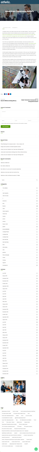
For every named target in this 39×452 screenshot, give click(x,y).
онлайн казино (4, 443)
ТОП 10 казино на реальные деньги (8, 426)
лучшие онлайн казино (26, 441)
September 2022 (20, 347)
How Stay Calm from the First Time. (12, 172)
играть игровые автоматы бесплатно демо (27, 433)
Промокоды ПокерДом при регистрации (9, 424)
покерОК (26, 443)
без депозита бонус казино (7, 428)
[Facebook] (5, 94)
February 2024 (20, 304)
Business (20, 206)
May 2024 (20, 296)
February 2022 (20, 363)
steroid (20, 257)
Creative (20, 216)
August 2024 (20, 288)
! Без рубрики (20, 187)
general (20, 226)
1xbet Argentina (20, 193)
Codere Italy (20, 213)
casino (20, 208)
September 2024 (20, 286)
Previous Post (3, 99)
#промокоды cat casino (6, 411)
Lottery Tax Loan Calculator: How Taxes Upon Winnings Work (12, 149)
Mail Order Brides (20, 242)
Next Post (36, 98)
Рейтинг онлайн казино (23, 424)
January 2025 (20, 275)
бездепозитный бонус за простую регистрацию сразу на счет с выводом (15, 430)
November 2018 (20, 373)
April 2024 (20, 299)
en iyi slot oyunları (29, 415)
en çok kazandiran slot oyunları (7, 417)
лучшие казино (29, 439)
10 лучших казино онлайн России (19, 413)
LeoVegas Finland (20, 231)
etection (20, 221)
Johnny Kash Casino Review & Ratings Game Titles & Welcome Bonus (14, 152)
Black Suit (7, 162)
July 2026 (20, 273)
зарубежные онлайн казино (7, 433)
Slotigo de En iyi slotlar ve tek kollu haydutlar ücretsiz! (11, 146)
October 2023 (20, 314)
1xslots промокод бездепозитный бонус (28, 411)
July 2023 (20, 322)
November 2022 (20, 342)
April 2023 (20, 329)
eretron (20, 218)
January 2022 (20, 365)
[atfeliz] (5, 2)
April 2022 (20, 358)
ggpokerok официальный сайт (20, 417)
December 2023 (20, 309)
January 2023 (20, 337)
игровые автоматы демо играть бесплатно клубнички (11, 435)
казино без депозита (6, 437)
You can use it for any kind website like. (13, 169)
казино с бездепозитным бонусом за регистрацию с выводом (13, 439)
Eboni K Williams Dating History (8, 100)
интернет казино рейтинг (28, 435)
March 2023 (20, 332)
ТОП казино (19, 426)
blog (20, 203)
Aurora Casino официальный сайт (8, 415)
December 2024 (20, 278)
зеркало (15, 433)
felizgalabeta (14, 27)
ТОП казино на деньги (28, 426)
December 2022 (20, 340)
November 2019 (20, 371)
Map (17, 419)
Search (2, 131)
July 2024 (20, 291)
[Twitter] (6, 94)
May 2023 (20, 327)
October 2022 (20, 345)
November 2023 (20, 311)
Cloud (22, 415)
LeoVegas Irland (20, 236)
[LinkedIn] (10, 94)
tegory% (20, 262)
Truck (3, 422)
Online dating (20, 247)
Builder (17, 415)
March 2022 (20, 360)
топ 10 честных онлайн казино (7, 446)
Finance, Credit (20, 224)
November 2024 (20, 280)
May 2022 (20, 355)
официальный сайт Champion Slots (16, 443)
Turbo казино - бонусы (10, 422)
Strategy (20, 260)
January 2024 (20, 306)
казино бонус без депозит (17, 437)
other (20, 249)
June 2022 (20, 353)
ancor (29, 413)
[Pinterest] (8, 94)
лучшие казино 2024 (5, 441)
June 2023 (20, 324)
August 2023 (20, 319)
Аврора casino (19, 422)
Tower (35, 419)
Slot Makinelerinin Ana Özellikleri (25, 419)
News (20, 244)
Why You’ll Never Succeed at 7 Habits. (13, 175)
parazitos (20, 252)
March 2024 (20, 301)
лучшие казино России (16, 441)
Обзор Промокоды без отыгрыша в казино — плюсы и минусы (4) (12, 144)
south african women (32, 43)
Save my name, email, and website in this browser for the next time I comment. (14, 123)
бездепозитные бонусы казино (20, 428)
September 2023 (20, 317)
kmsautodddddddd (20, 229)
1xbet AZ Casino (20, 195)
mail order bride (20, 239)
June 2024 (20, 293)
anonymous (20, 200)
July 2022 (20, 350)
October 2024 (20, 283)
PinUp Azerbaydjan (20, 254)
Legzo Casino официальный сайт (8, 419)
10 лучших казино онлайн (6, 413)
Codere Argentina (20, 211)
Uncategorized (20, 265)
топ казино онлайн (18, 446)
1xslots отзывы (15, 411)
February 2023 (20, 335)
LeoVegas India (20, 234)
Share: (2, 94)
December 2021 (20, 368)
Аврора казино (27, 422)
